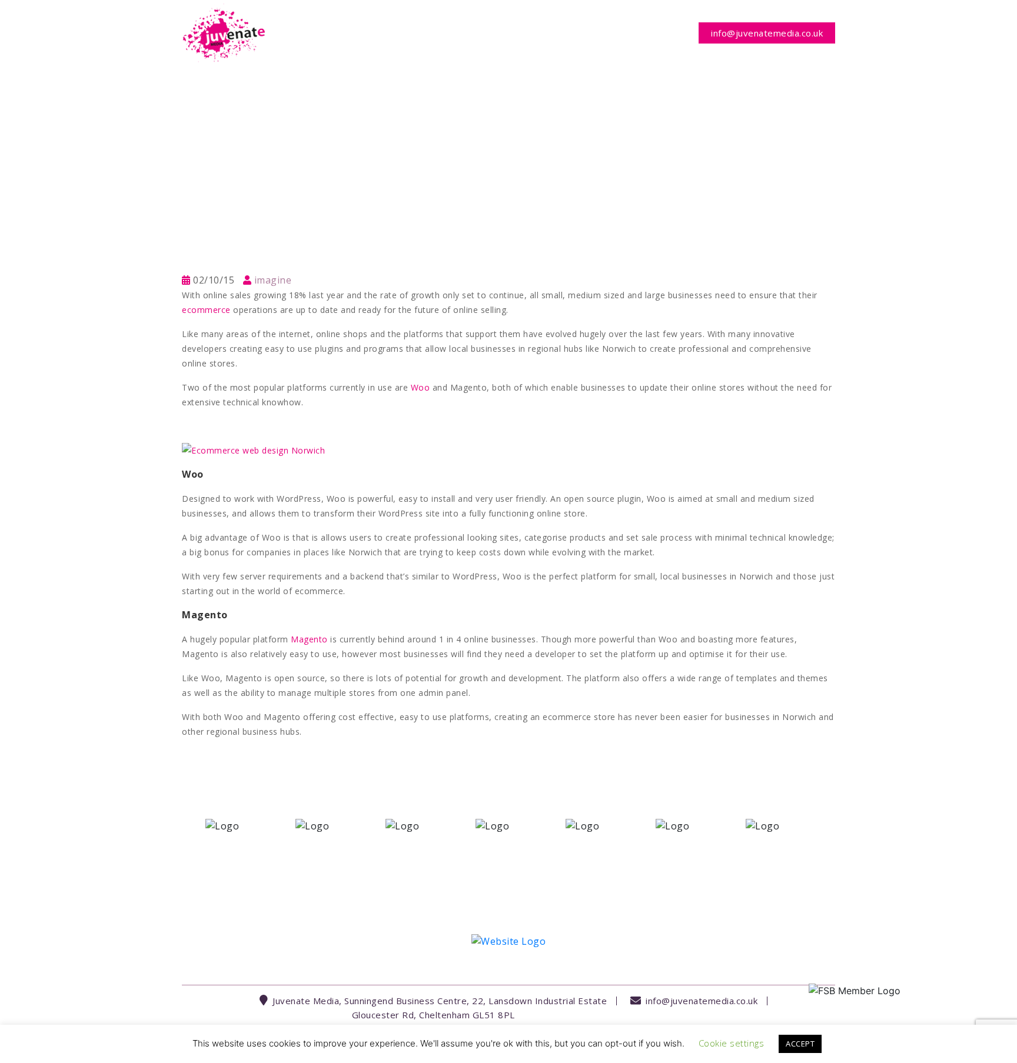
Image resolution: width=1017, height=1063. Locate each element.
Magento (309, 639)
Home (350, 33)
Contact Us (656, 33)
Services (402, 33)
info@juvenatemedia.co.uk (767, 33)
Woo (420, 387)
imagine (273, 280)
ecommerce (206, 309)
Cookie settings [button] (732, 1043)
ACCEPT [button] (800, 1043)
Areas (461, 33)
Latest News (586, 33)
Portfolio (520, 33)
